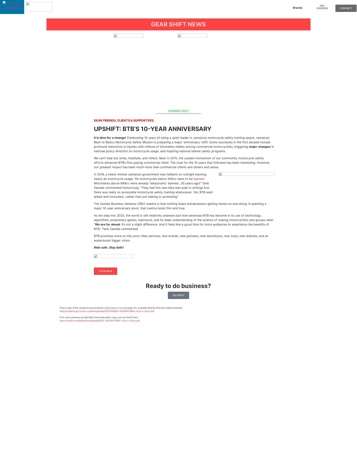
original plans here (113, 307)
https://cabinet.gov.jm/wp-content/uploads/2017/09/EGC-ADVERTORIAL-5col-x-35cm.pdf (107, 311)
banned (199, 179)
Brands (297, 7)
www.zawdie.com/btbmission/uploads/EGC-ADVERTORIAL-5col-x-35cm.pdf (100, 320)
